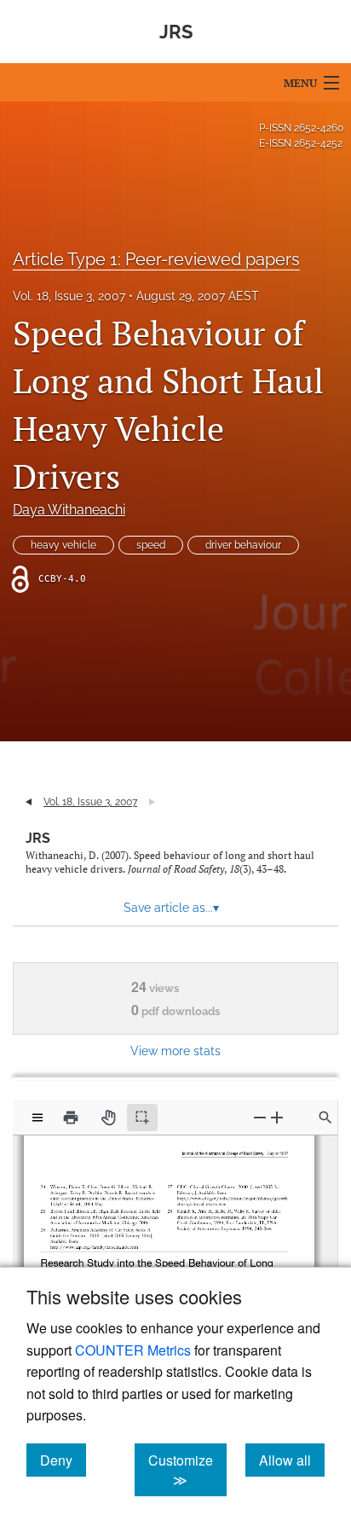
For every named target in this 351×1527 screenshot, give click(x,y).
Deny (63, 1459)
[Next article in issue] (152, 801)
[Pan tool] (108, 1117)
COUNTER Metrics (133, 1350)
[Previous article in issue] (28, 801)
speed (150, 545)
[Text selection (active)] (142, 1117)
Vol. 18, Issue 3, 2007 (69, 296)
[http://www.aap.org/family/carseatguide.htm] (94, 1240)
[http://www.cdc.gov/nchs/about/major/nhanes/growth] (226, 1194)
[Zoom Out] (260, 1117)
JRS (38, 838)
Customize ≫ (187, 1469)
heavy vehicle (63, 545)
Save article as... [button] (171, 907)
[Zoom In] (277, 1117)
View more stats (175, 1050)
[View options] (37, 1117)
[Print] (70, 1117)
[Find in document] (325, 1117)
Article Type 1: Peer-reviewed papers (156, 259)
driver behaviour (243, 545)
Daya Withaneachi (69, 510)
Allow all (292, 1459)
